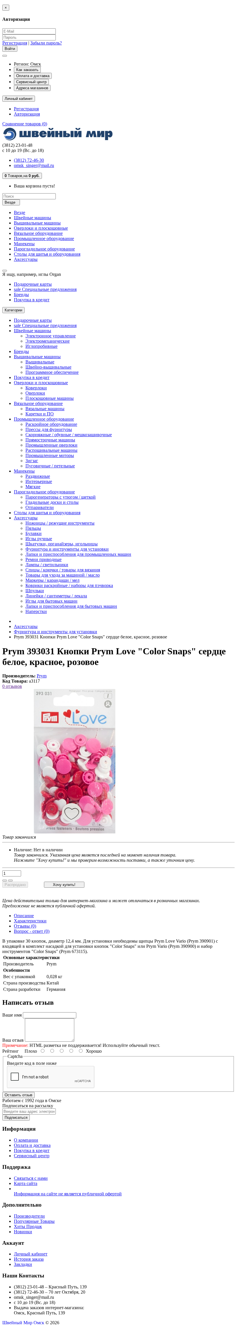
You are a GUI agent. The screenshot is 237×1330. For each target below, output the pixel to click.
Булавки (33, 533)
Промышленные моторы (49, 455)
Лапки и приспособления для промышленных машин (78, 554)
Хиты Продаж (28, 1226)
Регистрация (14, 42)
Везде (19, 212)
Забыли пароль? (46, 42)
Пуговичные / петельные (50, 465)
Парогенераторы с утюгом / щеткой (60, 497)
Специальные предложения (45, 289)
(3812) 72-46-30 (29, 160)
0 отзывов (12, 686)
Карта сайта (25, 1183)
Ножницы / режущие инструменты (60, 523)
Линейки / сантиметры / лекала (56, 595)
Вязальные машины (44, 408)
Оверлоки (35, 393)
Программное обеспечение (52, 372)
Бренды (21, 294)
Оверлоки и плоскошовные (41, 228)
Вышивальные (39, 361)
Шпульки (34, 590)
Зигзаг (31, 460)
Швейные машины (32, 217)
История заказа (29, 1259)
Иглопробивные (41, 346)
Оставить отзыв (18, 1095)
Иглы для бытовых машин (51, 601)
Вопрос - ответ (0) (31, 931)
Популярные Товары (34, 1221)
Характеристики (30, 920)
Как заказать (27, 70)
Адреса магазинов (32, 88)
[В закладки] (4, 880)
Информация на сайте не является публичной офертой (68, 1193)
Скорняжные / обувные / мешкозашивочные (68, 434)
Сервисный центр (31, 82)
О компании (26, 1140)
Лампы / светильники (46, 564)
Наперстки (36, 611)
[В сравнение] (10, 880)
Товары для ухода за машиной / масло (62, 575)
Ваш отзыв (13, 1040)
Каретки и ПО (39, 413)
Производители (29, 1216)
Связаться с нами (31, 1178)
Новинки (23, 1231)
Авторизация (27, 114)
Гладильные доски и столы (52, 502)
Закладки (23, 1264)
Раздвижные (37, 476)
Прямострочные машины (50, 439)
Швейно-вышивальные (48, 367)
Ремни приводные (43, 559)
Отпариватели (39, 507)
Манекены (24, 243)
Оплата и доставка (32, 76)
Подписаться (16, 1117)
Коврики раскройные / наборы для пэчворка (69, 585)
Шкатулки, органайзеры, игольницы (61, 543)
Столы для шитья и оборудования (47, 254)
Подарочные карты (33, 284)
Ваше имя (12, 1015)
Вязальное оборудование (38, 233)
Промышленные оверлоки (51, 445)
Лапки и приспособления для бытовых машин (71, 606)
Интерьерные (38, 481)
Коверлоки (36, 387)
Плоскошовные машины (49, 398)
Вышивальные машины (37, 222)
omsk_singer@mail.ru (34, 165)
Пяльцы (33, 528)
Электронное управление (50, 335)
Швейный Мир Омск (23, 1322)
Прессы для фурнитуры (48, 429)
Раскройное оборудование (51, 424)
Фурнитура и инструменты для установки (67, 549)
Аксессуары (26, 259)
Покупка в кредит (31, 299)
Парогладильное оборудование (44, 248)
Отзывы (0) (25, 926)
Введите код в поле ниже (32, 1063)
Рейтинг (10, 1051)
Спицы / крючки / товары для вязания (62, 569)
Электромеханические (47, 341)
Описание (24, 915)
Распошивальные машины (51, 450)
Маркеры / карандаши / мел (52, 580)
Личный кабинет (30, 1253)
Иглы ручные (38, 538)
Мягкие (32, 486)
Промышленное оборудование (44, 238)
